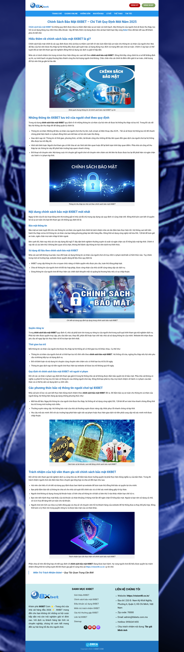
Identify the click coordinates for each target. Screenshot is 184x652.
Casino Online (71, 14)
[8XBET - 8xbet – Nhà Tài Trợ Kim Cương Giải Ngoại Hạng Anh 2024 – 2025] (39, 5)
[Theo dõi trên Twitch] (98, 627)
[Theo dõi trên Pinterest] (90, 627)
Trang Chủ (57, 14)
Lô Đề (108, 14)
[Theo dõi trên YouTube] (94, 627)
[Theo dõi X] (86, 627)
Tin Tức (128, 14)
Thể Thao (118, 14)
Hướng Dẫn (85, 14)
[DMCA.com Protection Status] (92, 645)
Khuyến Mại (98, 14)
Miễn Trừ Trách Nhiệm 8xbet (47, 572)
